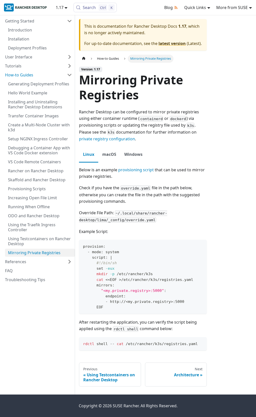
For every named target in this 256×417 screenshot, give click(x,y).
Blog (168, 7)
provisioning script (136, 170)
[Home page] (83, 58)
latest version (172, 43)
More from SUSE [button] (232, 7)
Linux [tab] (88, 154)
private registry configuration (107, 139)
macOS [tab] (109, 154)
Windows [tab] (133, 154)
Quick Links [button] (195, 7)
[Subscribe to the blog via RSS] (177, 7)
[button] (38, 21)
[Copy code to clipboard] (200, 246)
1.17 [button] (60, 7)
